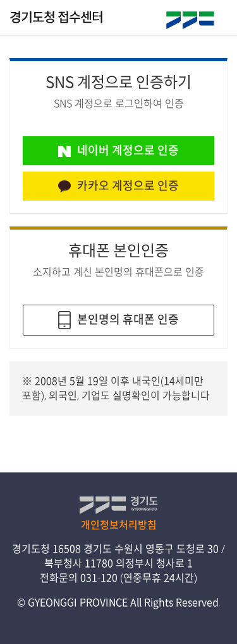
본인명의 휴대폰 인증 (128, 318)
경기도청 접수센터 (56, 17)
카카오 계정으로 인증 (128, 185)
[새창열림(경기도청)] (191, 20)
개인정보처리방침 (119, 525)
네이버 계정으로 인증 (128, 150)
